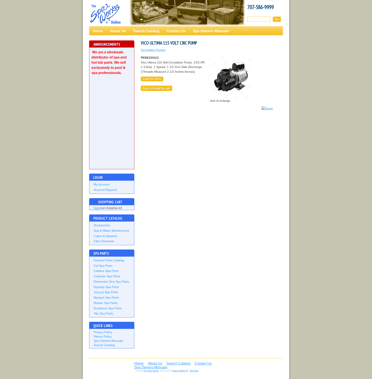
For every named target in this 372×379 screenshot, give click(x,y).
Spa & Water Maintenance (111, 230)
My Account (101, 184)
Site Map (194, 371)
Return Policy (103, 336)
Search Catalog (146, 31)
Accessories (102, 225)
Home (98, 31)
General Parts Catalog (109, 260)
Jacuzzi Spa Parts (106, 292)
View (96, 208)
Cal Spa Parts (103, 265)
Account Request (105, 189)
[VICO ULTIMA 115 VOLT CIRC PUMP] (231, 97)
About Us (118, 31)
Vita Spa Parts (103, 313)
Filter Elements (104, 241)
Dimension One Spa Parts (111, 281)
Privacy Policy (103, 332)
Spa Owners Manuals (211, 31)
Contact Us (176, 31)
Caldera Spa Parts (106, 271)
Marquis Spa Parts (106, 297)
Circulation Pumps (153, 50)
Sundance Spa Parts (108, 308)
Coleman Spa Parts (107, 276)
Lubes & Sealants (106, 236)
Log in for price (152, 79)
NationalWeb (178, 371)
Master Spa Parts (105, 303)
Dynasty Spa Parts (106, 287)
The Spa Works (105, 14)
